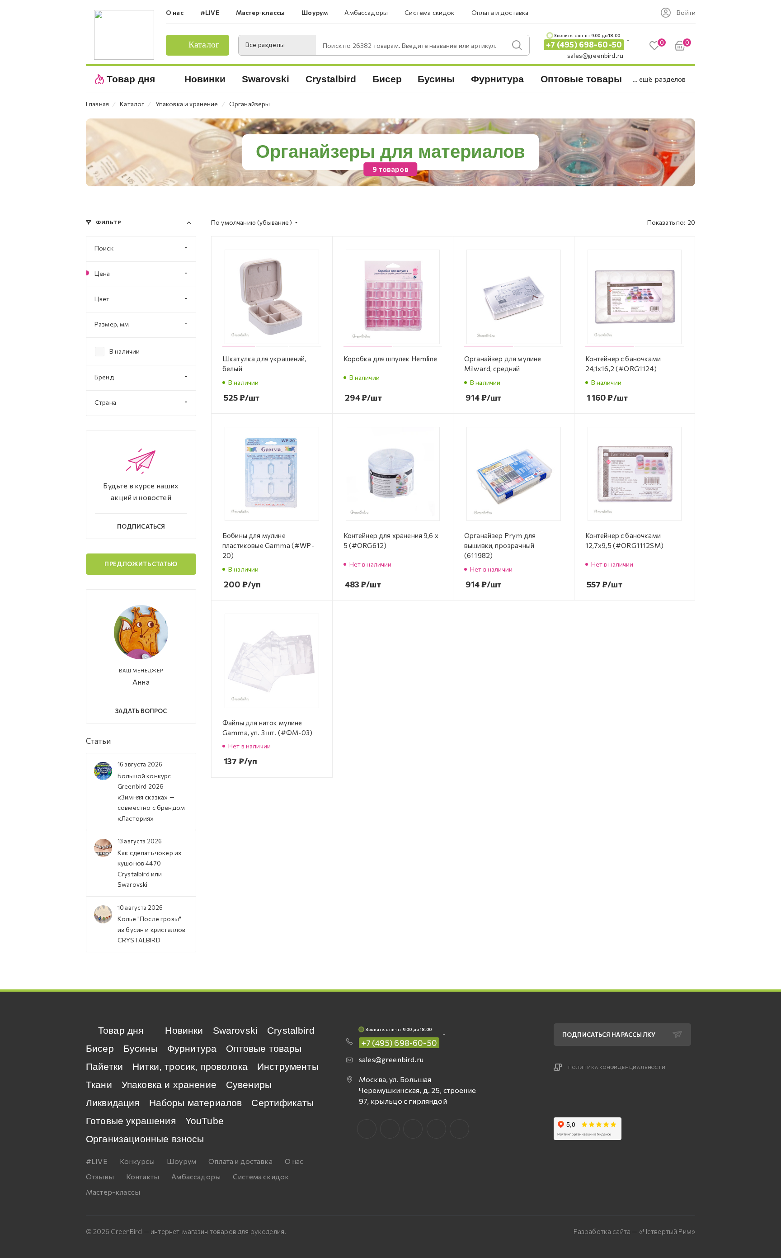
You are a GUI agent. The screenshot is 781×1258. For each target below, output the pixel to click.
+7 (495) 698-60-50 (584, 44)
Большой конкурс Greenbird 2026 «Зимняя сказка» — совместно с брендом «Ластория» (151, 797)
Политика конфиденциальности (617, 1067)
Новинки (184, 1030)
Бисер (100, 1048)
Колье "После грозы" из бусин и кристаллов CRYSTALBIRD (151, 929)
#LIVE (97, 1161)
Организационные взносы (145, 1139)
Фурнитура (191, 1048)
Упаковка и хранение (169, 1084)
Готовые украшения (131, 1121)
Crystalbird (291, 1030)
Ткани (99, 1084)
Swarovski (235, 1030)
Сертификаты (282, 1102)
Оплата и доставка (240, 1161)
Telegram (413, 1129)
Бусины (140, 1048)
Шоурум (181, 1161)
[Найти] (517, 45)
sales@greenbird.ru (595, 55)
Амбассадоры (196, 1176)
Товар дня (120, 1030)
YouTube (204, 1121)
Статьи (98, 741)
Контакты (142, 1176)
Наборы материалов (195, 1102)
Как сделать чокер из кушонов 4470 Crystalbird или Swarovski (149, 868)
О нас (294, 1161)
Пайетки (104, 1066)
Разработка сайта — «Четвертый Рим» (634, 1231)
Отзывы (100, 1176)
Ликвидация (113, 1102)
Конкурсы (137, 1161)
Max (390, 1129)
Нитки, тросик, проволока (190, 1066)
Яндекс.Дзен (459, 1129)
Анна (141, 681)
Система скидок (261, 1176)
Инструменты (288, 1066)
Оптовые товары (263, 1048)
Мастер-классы (113, 1191)
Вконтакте (366, 1129)
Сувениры (249, 1084)
